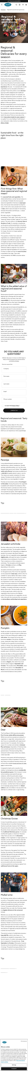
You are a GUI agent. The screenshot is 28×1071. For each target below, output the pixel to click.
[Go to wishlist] (23, 4)
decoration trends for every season (14, 117)
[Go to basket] (26, 4)
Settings (14, 1065)
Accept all (14, 1068)
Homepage (3, 9)
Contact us (14, 410)
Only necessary (24, 1041)
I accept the (12, 405)
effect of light (5, 123)
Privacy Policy (15, 405)
